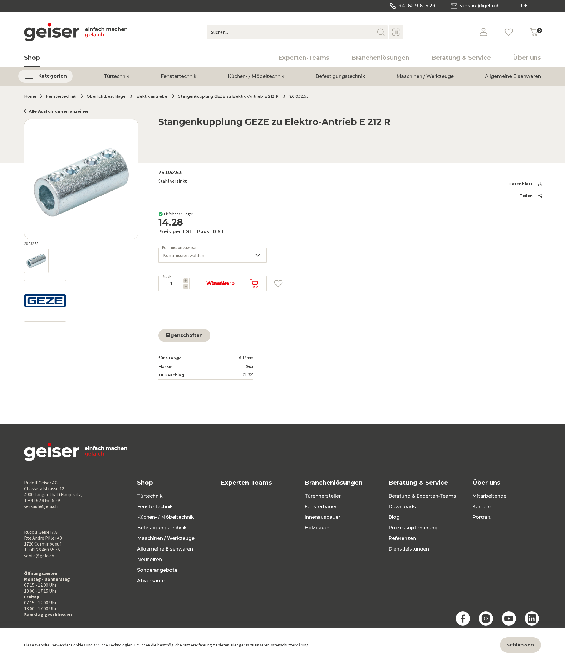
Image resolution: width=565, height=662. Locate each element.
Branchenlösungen (380, 57)
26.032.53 (299, 96)
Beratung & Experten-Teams (422, 496)
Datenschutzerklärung (289, 645)
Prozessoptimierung (413, 528)
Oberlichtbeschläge (106, 96)
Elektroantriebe (151, 96)
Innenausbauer (322, 517)
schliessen (520, 645)
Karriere (481, 506)
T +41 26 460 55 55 (42, 550)
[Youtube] (509, 618)
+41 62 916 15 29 (417, 6)
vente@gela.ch (39, 555)
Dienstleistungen (408, 549)
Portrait (481, 517)
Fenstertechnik (179, 76)
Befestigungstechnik (340, 76)
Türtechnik (116, 76)
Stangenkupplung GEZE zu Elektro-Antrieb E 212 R (228, 96)
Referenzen (402, 538)
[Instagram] (486, 618)
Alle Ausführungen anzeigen (59, 111)
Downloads (402, 506)
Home (30, 96)
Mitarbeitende (489, 496)
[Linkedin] (532, 618)
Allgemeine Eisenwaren (513, 76)
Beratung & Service (461, 57)
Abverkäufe (151, 580)
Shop (32, 57)
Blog (394, 517)
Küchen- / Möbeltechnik (256, 76)
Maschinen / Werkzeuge (425, 76)
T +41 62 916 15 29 (42, 500)
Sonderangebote (157, 570)
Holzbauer (317, 528)
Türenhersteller (323, 496)
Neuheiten (149, 559)
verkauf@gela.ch (480, 6)
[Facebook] (463, 618)
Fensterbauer (321, 506)
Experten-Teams (303, 57)
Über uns (527, 57)
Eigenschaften (184, 335)
